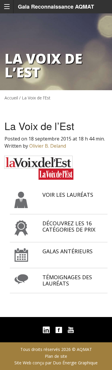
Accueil (11, 98)
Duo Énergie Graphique (75, 363)
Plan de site (56, 356)
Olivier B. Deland (47, 146)
